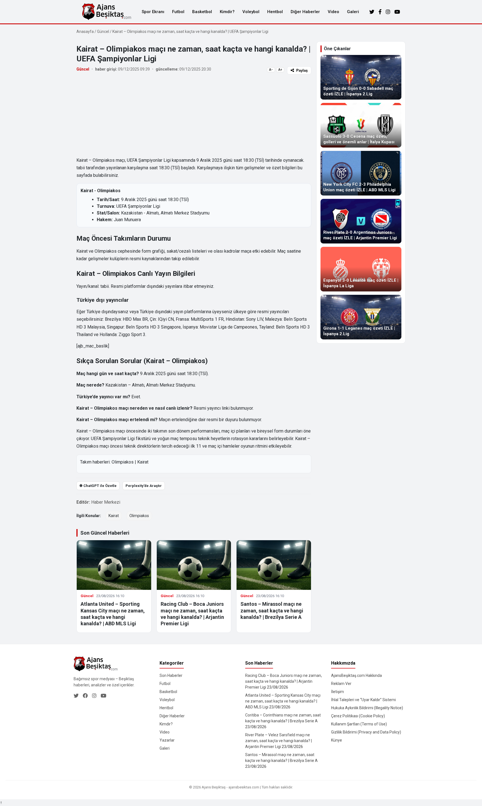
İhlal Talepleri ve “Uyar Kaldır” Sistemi (363, 700)
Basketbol (202, 11)
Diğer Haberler (305, 11)
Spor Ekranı (153, 11)
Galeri (353, 11)
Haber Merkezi (105, 502)
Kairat (142, 462)
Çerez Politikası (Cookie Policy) (358, 716)
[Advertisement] (193, 115)
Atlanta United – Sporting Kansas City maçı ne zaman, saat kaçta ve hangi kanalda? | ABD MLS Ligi (282, 701)
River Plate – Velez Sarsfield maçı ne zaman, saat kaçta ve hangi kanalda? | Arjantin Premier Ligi (278, 741)
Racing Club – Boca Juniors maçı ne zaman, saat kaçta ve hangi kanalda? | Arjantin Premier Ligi (283, 681)
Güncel (103, 31)
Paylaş (302, 70)
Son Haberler (171, 675)
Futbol (178, 11)
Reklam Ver (341, 683)
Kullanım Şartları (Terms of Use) (359, 724)
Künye (336, 740)
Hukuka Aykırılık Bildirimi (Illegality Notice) (367, 708)
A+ (280, 70)
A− (271, 70)
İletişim (337, 691)
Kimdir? (227, 11)
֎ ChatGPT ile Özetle (98, 486)
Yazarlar (167, 740)
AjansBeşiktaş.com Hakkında (356, 675)
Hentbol (275, 11)
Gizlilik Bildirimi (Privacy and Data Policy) (366, 732)
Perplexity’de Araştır (144, 486)
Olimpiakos (123, 462)
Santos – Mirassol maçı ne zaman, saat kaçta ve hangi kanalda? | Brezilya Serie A (271, 610)
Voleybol (250, 11)
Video (333, 11)
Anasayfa (85, 31)
